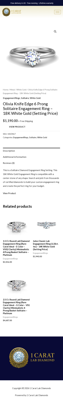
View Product (17, 127)
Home (5, 90)
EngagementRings (11, 98)
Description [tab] (9, 151)
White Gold (21, 90)
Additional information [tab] (14, 157)
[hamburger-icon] (57, 12)
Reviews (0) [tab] (9, 163)
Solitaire (25, 98)
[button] (55, 31)
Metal (12, 90)
